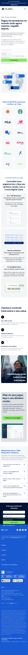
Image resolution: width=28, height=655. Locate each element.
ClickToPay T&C (23, 641)
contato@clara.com (9, 599)
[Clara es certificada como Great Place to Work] (2, 572)
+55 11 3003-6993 (5, 598)
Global (15, 603)
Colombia (7, 603)
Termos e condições (15, 641)
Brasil (11, 603)
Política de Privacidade (5, 57)
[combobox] (4, 53)
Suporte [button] (3, 559)
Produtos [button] (3, 545)
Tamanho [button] (3, 550)
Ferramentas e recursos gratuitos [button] (9, 564)
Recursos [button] (3, 554)
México (3, 603)
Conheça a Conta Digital (13, 418)
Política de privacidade (5, 641)
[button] (25, 9)
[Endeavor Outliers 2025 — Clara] (9, 572)
